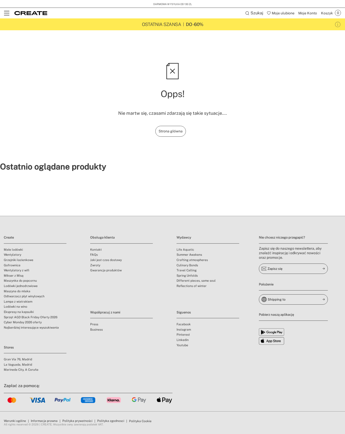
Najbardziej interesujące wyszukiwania (31, 327)
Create (9, 237)
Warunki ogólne (15, 421)
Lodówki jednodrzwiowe (21, 286)
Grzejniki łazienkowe (18, 260)
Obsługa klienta (102, 237)
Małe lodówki (13, 249)
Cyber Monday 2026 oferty (23, 322)
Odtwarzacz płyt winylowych (24, 296)
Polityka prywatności (77, 421)
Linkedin (183, 340)
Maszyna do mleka (17, 291)
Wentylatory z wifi (16, 270)
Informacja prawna (44, 421)
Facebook (184, 324)
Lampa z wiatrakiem (18, 301)
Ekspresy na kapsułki (19, 312)
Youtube (182, 345)
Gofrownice (12, 265)
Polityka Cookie (140, 421)
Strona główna (171, 131)
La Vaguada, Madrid (18, 364)
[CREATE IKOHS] (30, 13)
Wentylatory (12, 254)
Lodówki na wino (15, 306)
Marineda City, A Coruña (21, 369)
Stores (9, 347)
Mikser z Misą (13, 275)
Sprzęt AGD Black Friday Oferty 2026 (30, 317)
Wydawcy (184, 237)
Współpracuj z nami (105, 312)
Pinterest (183, 334)
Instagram (184, 329)
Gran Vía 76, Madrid (18, 359)
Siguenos (184, 312)
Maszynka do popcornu (20, 280)
